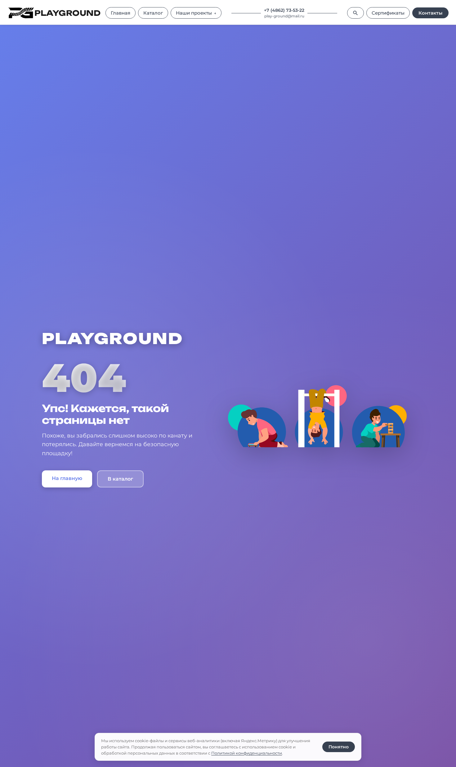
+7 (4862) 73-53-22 (284, 10)
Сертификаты (388, 13)
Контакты (430, 13)
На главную (67, 478)
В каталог (120, 479)
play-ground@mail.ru (284, 16)
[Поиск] (355, 13)
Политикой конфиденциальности (246, 753)
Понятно (339, 747)
